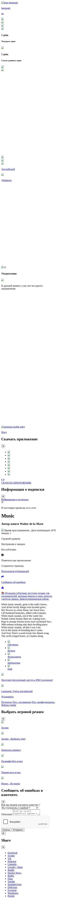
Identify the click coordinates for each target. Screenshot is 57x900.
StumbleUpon (15, 884)
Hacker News (14, 873)
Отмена (6, 830)
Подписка (6, 702)
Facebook (12, 852)
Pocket (11, 896)
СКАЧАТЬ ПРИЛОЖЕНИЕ (16, 482)
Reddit (11, 870)
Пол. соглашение (22, 702)
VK (9, 858)
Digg (10, 878)
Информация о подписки (14, 499)
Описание (6, 814)
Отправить (18, 830)
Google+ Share (15, 867)
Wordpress (13, 893)
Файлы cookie (8, 705)
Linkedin (12, 864)
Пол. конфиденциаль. (43, 702)
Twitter (11, 855)
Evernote (12, 890)
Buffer (11, 875)
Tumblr (11, 881)
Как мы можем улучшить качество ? (20, 804)
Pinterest (12, 861)
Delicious (12, 887)
